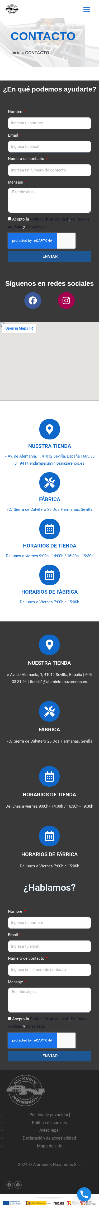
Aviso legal (36, 226)
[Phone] (84, 1194)
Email (13, 135)
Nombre (15, 111)
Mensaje (16, 182)
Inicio (16, 52)
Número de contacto (26, 158)
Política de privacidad (49, 219)
